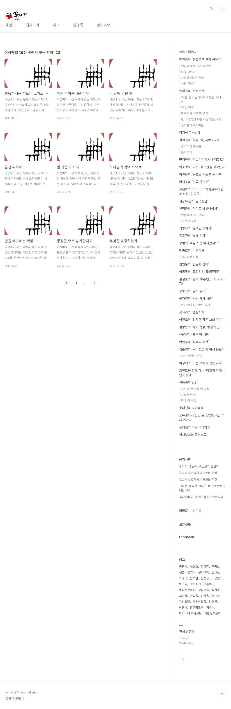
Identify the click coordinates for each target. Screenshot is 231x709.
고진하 (183, 595)
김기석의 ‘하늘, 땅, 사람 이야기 (200, 140)
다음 (94, 283)
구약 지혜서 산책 (191, 355)
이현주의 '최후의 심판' (194, 342)
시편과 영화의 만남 (193, 77)
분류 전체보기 (188, 52)
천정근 (205, 578)
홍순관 (216, 595)
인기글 (197, 510)
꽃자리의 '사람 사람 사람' (196, 298)
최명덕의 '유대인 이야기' (195, 228)
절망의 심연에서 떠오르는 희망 (198, 473)
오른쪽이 (208, 584)
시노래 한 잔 (188, 394)
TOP (222, 694)
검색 (211, 9)
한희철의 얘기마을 (192, 125)
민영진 (213, 601)
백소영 (183, 584)
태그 (56, 24)
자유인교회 (199, 601)
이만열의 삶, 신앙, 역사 (195, 305)
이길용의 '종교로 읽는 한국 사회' (201, 174)
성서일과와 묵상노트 (192, 434)
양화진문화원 (187, 590)
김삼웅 (205, 595)
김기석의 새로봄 (191, 146)
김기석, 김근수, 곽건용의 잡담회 (199, 466)
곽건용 (216, 590)
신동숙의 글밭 (188, 382)
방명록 (78, 24)
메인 (8, 24)
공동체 (183, 566)
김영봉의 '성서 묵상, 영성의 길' (200, 327)
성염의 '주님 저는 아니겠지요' (199, 243)
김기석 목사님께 (190, 132)
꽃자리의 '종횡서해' (192, 312)
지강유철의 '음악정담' (193, 201)
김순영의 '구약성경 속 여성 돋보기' (202, 349)
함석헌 (194, 578)
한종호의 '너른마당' (192, 250)
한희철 (205, 566)
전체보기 (32, 24)
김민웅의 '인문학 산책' (194, 264)
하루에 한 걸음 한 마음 (195, 389)
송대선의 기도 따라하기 (194, 427)
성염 (182, 572)
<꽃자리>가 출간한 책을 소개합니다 (201, 497)
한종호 (216, 566)
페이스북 (183, 659)
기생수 (210, 607)
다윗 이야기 (188, 72)
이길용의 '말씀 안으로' (194, 181)
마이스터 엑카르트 (190, 613)
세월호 (194, 566)
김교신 (216, 572)
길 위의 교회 (188, 221)
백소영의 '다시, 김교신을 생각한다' (202, 167)
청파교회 (203, 590)
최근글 (183, 510)
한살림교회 (196, 607)
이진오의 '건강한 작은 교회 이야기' (202, 319)
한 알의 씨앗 (188, 400)
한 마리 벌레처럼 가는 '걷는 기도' (202, 119)
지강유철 (184, 601)
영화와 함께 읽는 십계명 (196, 66)
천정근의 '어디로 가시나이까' (198, 208)
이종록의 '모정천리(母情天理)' (199, 271)
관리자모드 (105, 24)
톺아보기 (186, 152)
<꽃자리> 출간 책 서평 (194, 334)
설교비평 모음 (189, 257)
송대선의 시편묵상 (191, 407)
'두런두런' (187, 107)
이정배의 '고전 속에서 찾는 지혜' (201, 363)
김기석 (191, 572)
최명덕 (183, 578)
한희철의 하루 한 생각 (194, 113)
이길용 (194, 595)
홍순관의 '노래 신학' (192, 235)
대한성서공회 (212, 613)
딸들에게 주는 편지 (193, 215)
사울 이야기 (188, 83)
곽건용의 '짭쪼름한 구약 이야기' (200, 59)
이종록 (183, 607)
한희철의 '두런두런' (192, 90)
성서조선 (195, 584)
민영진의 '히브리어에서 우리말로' (201, 159)
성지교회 (203, 572)
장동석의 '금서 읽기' (192, 291)
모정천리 (217, 578)
